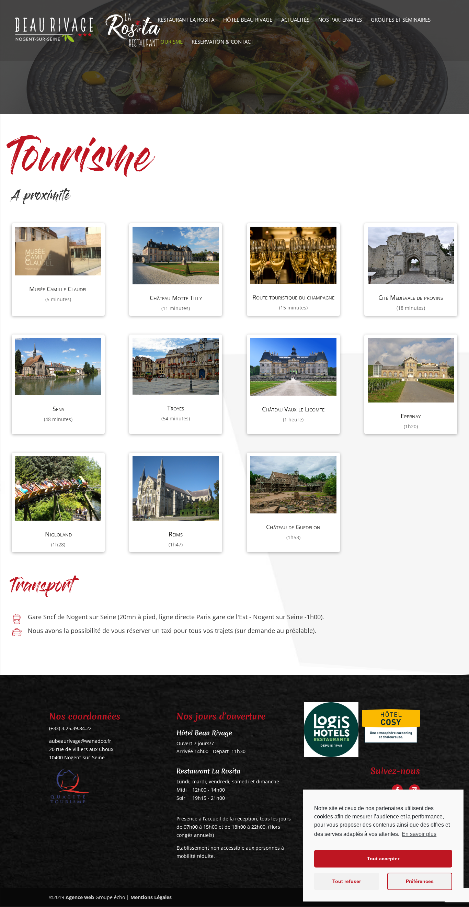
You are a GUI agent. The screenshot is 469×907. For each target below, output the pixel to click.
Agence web (80, 897)
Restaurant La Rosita (186, 20)
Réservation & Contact (222, 42)
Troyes (175, 408)
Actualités (295, 20)
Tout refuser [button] (346, 881)
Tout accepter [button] (383, 858)
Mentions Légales (151, 897)
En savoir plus (419, 834)
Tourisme (170, 42)
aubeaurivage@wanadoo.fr (80, 741)
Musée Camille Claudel (58, 289)
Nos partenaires (340, 20)
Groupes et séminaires (401, 20)
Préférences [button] (420, 881)
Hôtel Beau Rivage (247, 20)
